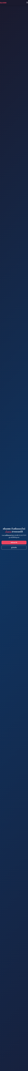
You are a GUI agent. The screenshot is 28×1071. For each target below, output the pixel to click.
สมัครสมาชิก (14, 542)
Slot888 (3, 2)
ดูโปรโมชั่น (14, 547)
